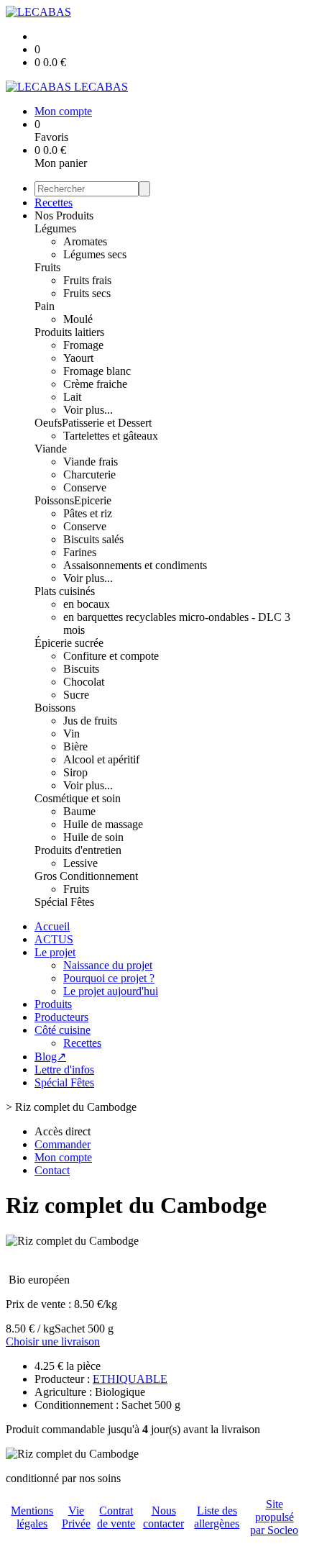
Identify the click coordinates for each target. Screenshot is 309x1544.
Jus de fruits (90, 720)
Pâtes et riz (87, 513)
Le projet (54, 952)
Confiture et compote (111, 656)
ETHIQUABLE (130, 1379)
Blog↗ (50, 1056)
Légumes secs (94, 254)
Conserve (84, 487)
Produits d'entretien (77, 850)
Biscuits (81, 669)
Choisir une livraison (53, 1341)
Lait (72, 397)
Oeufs (48, 423)
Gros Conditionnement (86, 876)
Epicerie (92, 500)
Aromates (85, 241)
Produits (53, 1004)
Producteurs (61, 1017)
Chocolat (83, 682)
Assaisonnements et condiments (135, 565)
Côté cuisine (62, 1030)
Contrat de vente (116, 1517)
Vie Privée (76, 1517)
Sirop (75, 772)
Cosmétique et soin (77, 798)
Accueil (52, 926)
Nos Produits (63, 215)
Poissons (54, 500)
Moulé (78, 319)
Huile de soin (93, 837)
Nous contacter (163, 1517)
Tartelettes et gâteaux (110, 436)
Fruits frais (87, 280)
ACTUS (53, 939)
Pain (44, 306)
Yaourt (78, 358)
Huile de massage (103, 824)
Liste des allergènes (216, 1517)
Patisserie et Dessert (107, 423)
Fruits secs (87, 293)
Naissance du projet (107, 965)
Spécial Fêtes (64, 902)
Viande (50, 448)
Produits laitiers (69, 332)
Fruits (47, 267)
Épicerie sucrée (68, 643)
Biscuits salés (93, 539)
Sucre (76, 695)
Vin (71, 733)
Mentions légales (32, 1517)
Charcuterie (89, 474)
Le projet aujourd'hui (110, 991)
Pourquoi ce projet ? (108, 978)
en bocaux (86, 604)
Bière (75, 746)
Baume (79, 811)
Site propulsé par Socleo (274, 1517)
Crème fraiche (95, 384)
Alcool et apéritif (101, 759)
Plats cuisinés (64, 591)
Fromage (83, 345)
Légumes (55, 228)
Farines (79, 552)
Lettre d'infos (64, 1069)
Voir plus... (88, 410)
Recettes (53, 202)
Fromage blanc (97, 371)
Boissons (54, 707)
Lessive (80, 863)
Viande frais (90, 461)
